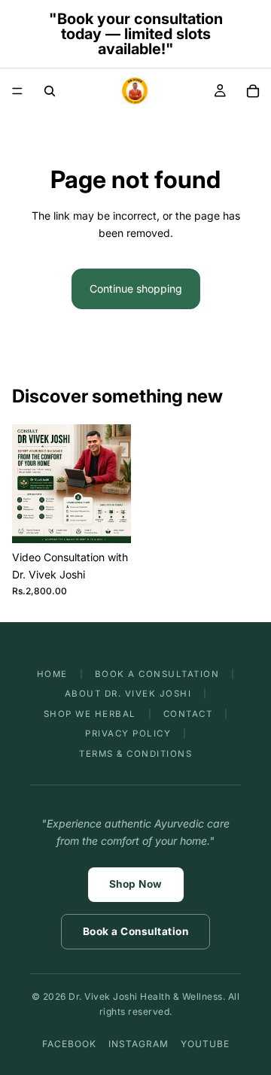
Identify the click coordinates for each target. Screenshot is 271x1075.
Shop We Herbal (90, 714)
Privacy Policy (128, 733)
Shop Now (136, 884)
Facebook (69, 1043)
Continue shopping (136, 288)
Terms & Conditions (135, 754)
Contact (188, 714)
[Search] (49, 91)
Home (52, 674)
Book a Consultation (157, 674)
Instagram (138, 1043)
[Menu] (17, 91)
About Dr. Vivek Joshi (128, 693)
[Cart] (252, 91)
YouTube (205, 1043)
